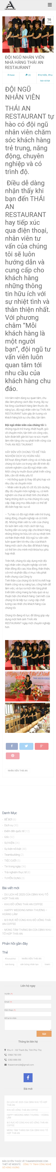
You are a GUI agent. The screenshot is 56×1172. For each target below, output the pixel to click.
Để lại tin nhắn (10, 1018)
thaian (12, 75)
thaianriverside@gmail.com (20, 1065)
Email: (8, 1002)
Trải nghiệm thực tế (15, 872)
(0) (29, 75)
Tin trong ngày (12, 866)
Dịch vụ (8, 825)
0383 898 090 (14, 1060)
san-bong (9, 964)
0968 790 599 (14, 1055)
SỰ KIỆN (43, 75)
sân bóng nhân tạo (29, 964)
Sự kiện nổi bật (12, 848)
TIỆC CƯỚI (10, 860)
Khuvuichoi (10, 958)
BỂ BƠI (8, 819)
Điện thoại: (10, 1010)
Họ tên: (8, 994)
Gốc (6, 837)
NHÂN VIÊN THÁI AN (17, 770)
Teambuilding (12, 854)
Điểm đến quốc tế (14, 831)
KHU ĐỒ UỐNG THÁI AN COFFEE (23, 904)
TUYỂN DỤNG (12, 878)
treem (47, 964)
